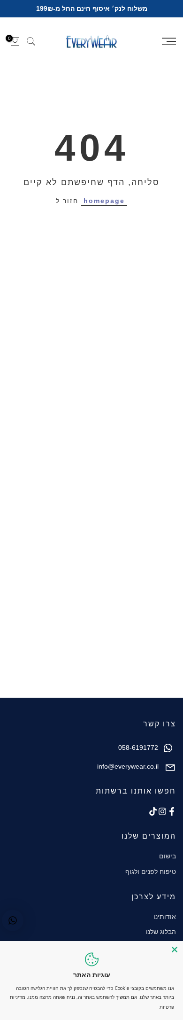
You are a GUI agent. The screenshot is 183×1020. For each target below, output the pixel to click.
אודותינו (164, 916)
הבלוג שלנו (161, 931)
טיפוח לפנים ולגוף (150, 871)
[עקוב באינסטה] (162, 811)
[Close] (174, 949)
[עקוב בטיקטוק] (153, 811)
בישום (167, 856)
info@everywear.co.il (128, 766)
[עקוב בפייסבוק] (172, 811)
